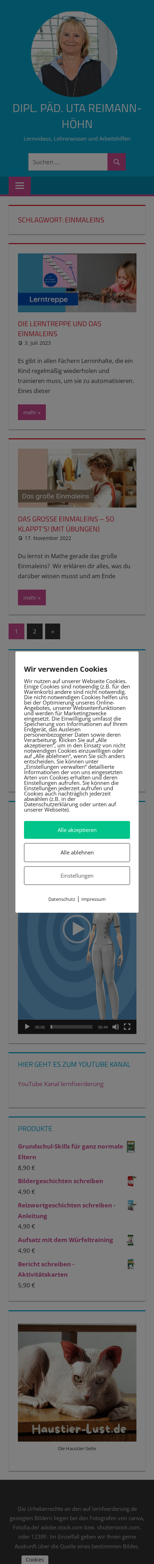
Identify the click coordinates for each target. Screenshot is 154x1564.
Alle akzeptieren (77, 829)
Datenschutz (61, 899)
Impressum (93, 899)
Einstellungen (77, 875)
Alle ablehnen (77, 852)
